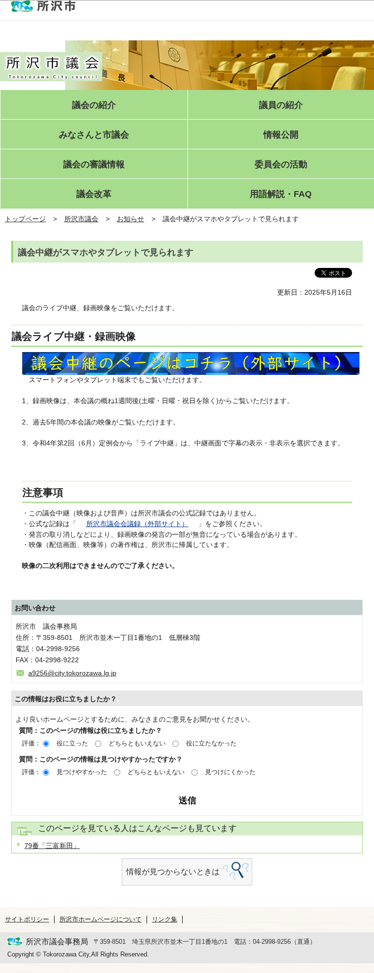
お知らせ (130, 219)
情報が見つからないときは (173, 871)
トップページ (25, 219)
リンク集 (164, 919)
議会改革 (94, 194)
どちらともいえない (137, 743)
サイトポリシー (27, 919)
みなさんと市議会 (94, 135)
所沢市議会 (81, 219)
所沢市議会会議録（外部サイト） (137, 524)
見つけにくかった (230, 772)
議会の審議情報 (94, 164)
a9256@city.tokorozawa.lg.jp (72, 673)
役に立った (72, 743)
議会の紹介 (94, 105)
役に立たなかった (211, 743)
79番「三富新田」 (52, 845)
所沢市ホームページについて (100, 919)
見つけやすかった (81, 772)
